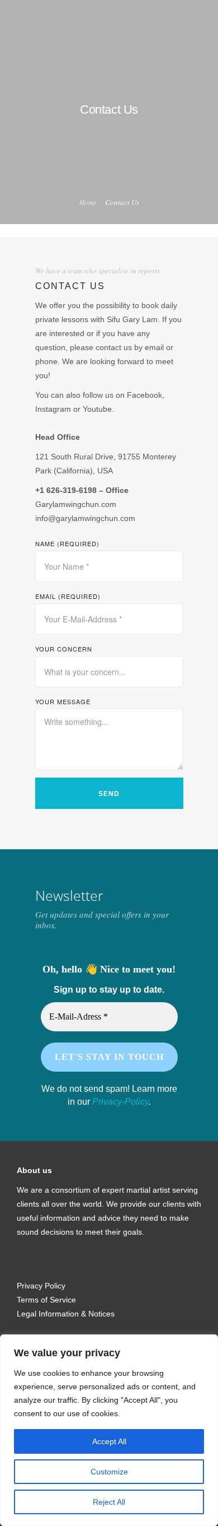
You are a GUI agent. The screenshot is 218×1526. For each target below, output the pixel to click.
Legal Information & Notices (66, 1313)
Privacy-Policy (120, 1101)
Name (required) (67, 543)
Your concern (63, 648)
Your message (63, 701)
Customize (109, 1471)
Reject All (109, 1501)
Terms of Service (46, 1299)
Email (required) (68, 596)
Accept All (109, 1441)
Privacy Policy (41, 1285)
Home (88, 202)
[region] (109, 1430)
